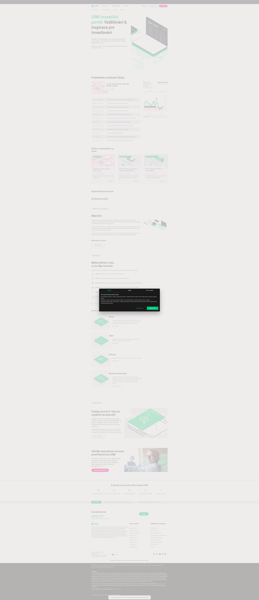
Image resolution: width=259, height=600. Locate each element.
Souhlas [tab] (109, 290)
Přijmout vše (153, 308)
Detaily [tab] (129, 290)
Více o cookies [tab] (149, 290)
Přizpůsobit (139, 308)
